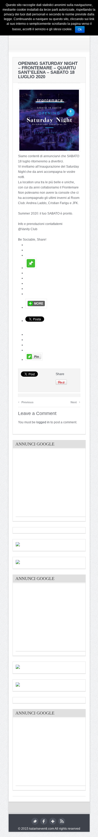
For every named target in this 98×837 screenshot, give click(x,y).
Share (60, 374)
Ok (80, 29)
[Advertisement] (55, 484)
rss (61, 821)
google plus (52, 821)
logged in (43, 422)
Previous (25, 401)
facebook (43, 821)
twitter (34, 821)
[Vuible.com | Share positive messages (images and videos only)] (30, 268)
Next (75, 401)
